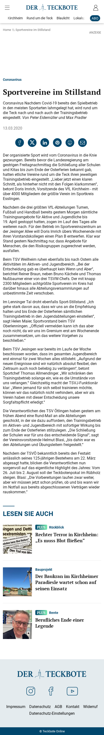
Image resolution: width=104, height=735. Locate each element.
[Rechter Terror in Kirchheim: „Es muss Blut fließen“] (17, 538)
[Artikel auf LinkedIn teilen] (44, 142)
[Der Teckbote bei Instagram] (30, 691)
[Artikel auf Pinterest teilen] (57, 142)
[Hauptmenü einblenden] (8, 7)
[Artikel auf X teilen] (32, 142)
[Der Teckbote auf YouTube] (72, 691)
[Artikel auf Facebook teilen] (19, 142)
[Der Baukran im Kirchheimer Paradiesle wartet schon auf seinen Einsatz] (17, 581)
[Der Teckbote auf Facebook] (51, 691)
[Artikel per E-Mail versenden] (82, 142)
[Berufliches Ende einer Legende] (17, 624)
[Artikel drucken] (70, 142)
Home (7, 29)
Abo (95, 18)
